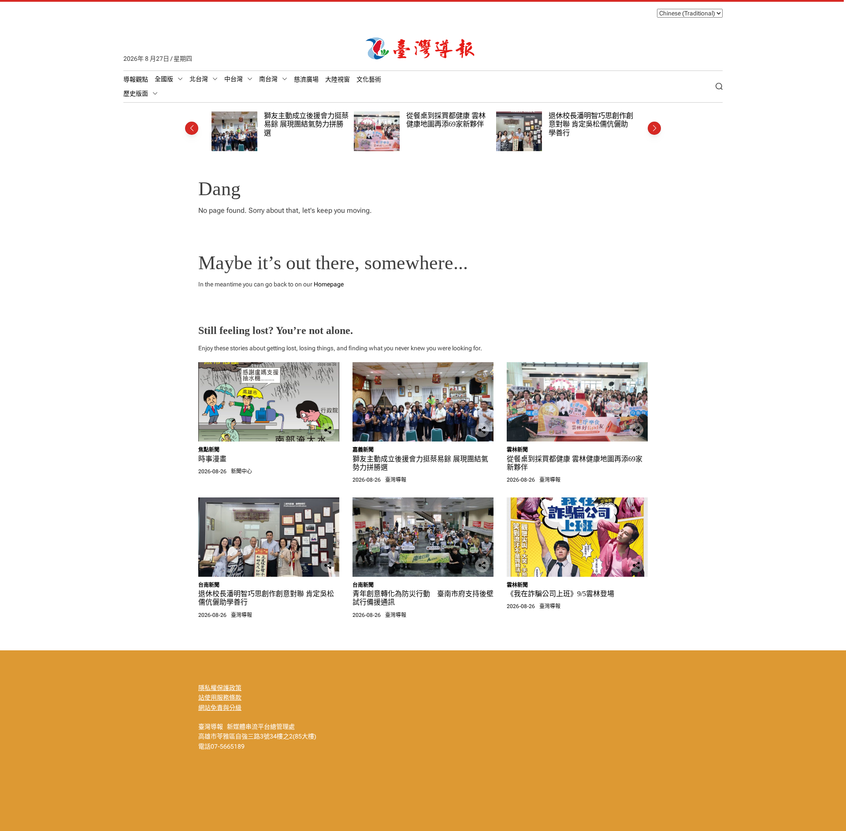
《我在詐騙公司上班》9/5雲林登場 (560, 593)
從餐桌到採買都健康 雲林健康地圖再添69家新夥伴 (446, 120)
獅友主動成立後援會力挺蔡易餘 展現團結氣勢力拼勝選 (306, 124)
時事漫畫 (212, 459)
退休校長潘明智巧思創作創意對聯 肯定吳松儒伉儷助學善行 (591, 124)
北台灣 (198, 78)
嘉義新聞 (363, 450)
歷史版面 (135, 93)
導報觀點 (135, 79)
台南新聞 (208, 585)
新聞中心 (241, 471)
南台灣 (268, 78)
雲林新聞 (517, 450)
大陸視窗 (337, 79)
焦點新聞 (208, 450)
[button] (191, 128)
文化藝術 (368, 79)
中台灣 (233, 78)
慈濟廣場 (306, 79)
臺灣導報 (395, 480)
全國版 (164, 78)
